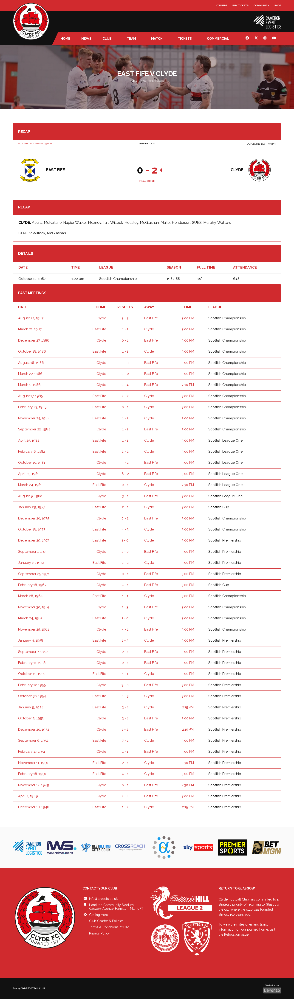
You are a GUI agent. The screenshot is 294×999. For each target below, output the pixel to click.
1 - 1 (125, 329)
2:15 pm (188, 707)
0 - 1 (125, 340)
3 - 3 (125, 318)
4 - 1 (125, 585)
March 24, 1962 (30, 618)
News (86, 38)
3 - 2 (125, 462)
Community (261, 5)
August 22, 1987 (30, 318)
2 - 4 (125, 796)
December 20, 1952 (33, 729)
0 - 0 (125, 374)
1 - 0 (125, 540)
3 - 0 (125, 685)
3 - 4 (125, 385)
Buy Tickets (240, 5)
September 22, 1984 (34, 429)
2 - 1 (125, 507)
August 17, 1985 (30, 396)
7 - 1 (125, 740)
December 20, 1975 (33, 518)
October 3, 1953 (31, 718)
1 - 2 (125, 729)
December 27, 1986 (33, 340)
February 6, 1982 (31, 451)
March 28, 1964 (30, 596)
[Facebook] (248, 38)
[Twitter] (256, 38)
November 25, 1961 (33, 629)
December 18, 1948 (33, 807)
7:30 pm (188, 385)
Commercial (218, 38)
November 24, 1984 (34, 418)
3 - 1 (125, 496)
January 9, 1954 (30, 707)
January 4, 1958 (30, 640)
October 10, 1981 (31, 462)
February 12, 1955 (32, 685)
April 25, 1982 (28, 440)
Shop (277, 5)
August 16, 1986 (31, 363)
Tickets (185, 38)
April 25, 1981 (28, 474)
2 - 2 (125, 396)
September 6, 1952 (33, 740)
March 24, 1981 (30, 485)
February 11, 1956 (32, 663)
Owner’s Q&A (225, 18)
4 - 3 (125, 529)
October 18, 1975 (31, 529)
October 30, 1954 (32, 696)
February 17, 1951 (31, 751)
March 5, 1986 (29, 385)
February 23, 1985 (32, 407)
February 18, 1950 (32, 774)
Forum (221, 15)
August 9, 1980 (30, 496)
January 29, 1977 (31, 507)
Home (65, 38)
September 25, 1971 (33, 574)
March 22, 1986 (30, 374)
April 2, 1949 (28, 796)
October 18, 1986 (32, 351)
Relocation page (236, 934)
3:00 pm (188, 318)
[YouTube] (274, 38)
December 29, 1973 (33, 540)
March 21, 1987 (30, 329)
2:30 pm (188, 763)
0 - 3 (125, 696)
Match (157, 38)
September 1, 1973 (33, 552)
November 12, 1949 (33, 785)
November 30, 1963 (34, 607)
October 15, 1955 (31, 674)
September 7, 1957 (33, 652)
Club (107, 38)
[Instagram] (265, 38)
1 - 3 (125, 607)
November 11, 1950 (33, 763)
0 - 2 (125, 518)
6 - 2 (125, 474)
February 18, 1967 (32, 585)
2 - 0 (125, 552)
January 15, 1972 (31, 563)
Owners (221, 5)
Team (131, 38)
